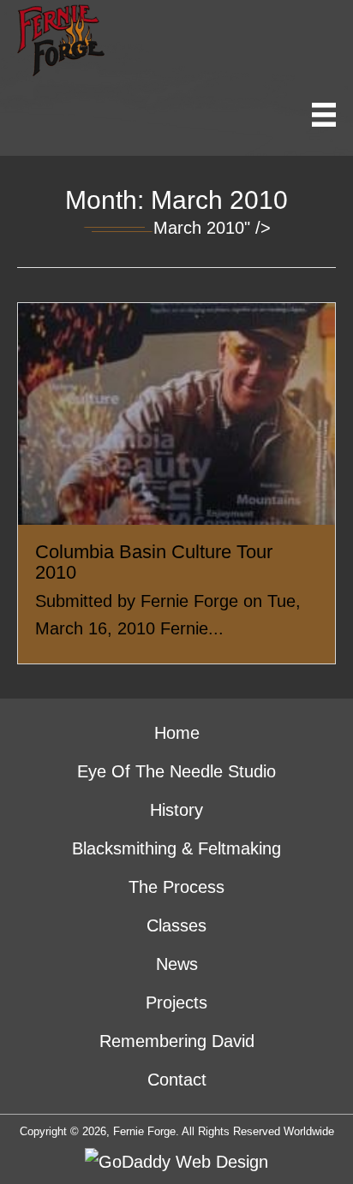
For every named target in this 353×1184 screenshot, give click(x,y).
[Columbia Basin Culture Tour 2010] (176, 483)
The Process (176, 887)
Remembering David (176, 1041)
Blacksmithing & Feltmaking (176, 848)
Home (177, 732)
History (176, 809)
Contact (176, 1079)
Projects (176, 1002)
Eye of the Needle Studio (176, 771)
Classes (176, 925)
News (177, 964)
